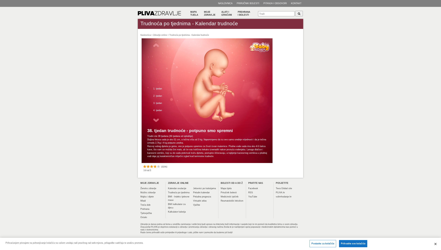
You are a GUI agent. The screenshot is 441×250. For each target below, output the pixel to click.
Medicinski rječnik (230, 196)
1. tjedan (157, 88)
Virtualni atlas (200, 200)
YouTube (252, 196)
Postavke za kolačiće (322, 243)
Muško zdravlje (148, 192)
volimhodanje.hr (283, 196)
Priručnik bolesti (248, 3)
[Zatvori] (435, 244)
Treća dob (145, 205)
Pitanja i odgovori (275, 3)
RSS (250, 192)
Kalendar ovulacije (177, 188)
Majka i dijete (147, 196)
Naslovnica (225, 3)
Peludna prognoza (202, 196)
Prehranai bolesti (244, 13)
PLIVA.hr (280, 192)
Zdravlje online (160, 35)
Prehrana (144, 209)
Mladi (143, 200)
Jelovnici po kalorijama (204, 188)
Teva (278, 188)
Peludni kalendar (201, 192)
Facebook (253, 188)
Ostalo (143, 217)
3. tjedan (157, 103)
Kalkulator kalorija (177, 211)
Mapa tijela (194, 13)
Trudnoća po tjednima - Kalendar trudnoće (189, 35)
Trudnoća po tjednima (178, 192)
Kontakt (296, 3)
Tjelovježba (146, 213)
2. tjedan (157, 96)
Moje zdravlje (210, 13)
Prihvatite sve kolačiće (353, 243)
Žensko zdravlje (148, 188)
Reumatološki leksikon (232, 200)
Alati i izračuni (226, 13)
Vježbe (196, 205)
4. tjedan (157, 110)
